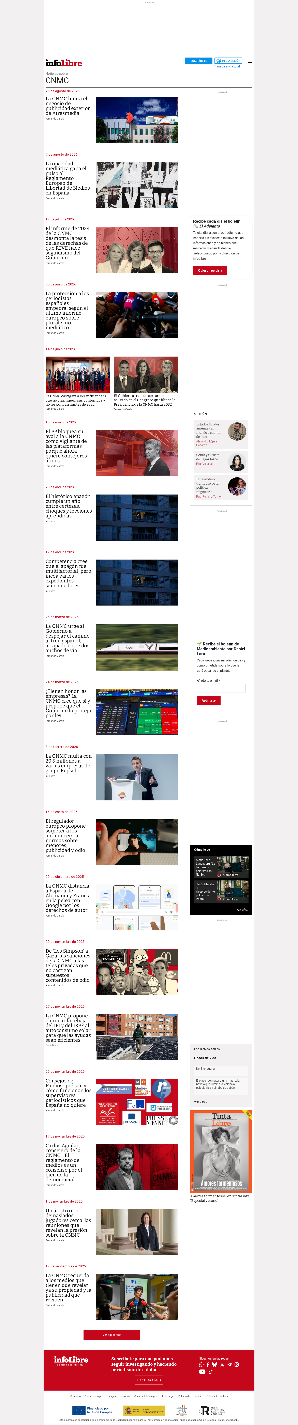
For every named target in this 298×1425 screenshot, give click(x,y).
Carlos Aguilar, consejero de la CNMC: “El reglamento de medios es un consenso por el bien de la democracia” (64, 1163)
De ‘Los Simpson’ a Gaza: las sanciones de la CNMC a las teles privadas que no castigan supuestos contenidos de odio (68, 965)
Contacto (75, 1396)
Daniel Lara (52, 1045)
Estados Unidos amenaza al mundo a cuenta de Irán (208, 430)
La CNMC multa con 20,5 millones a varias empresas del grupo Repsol (69, 763)
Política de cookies (217, 1396)
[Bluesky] (214, 1365)
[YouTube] (202, 1372)
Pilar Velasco (204, 463)
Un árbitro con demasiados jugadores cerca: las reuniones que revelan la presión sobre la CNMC (68, 1223)
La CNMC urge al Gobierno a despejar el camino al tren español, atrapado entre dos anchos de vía (68, 638)
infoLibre (50, 521)
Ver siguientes (111, 1335)
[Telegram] (229, 1365)
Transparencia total (227, 66)
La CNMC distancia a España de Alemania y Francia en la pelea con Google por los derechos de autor (68, 898)
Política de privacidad (190, 1396)
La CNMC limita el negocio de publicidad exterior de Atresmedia (68, 106)
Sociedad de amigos (146, 1396)
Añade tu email (208, 681)
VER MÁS (241, 909)
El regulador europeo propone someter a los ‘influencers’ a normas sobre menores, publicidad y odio (66, 835)
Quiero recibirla (210, 270)
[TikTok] (210, 1372)
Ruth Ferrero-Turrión (209, 496)
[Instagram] (237, 1365)
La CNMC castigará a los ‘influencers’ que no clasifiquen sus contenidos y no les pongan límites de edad (76, 400)
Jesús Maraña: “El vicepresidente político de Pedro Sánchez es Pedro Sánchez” (205, 892)
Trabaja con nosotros (118, 1396)
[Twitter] (222, 1365)
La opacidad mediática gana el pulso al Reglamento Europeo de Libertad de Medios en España (68, 178)
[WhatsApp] (201, 1365)
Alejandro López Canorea (206, 443)
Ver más (199, 1102)
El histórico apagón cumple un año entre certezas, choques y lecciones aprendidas (69, 506)
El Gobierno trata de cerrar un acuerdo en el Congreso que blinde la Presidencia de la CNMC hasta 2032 (144, 400)
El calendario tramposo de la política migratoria (207, 485)
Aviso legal (168, 1396)
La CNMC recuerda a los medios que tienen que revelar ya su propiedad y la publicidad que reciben (68, 1288)
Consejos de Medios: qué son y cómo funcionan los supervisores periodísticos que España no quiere (68, 1093)
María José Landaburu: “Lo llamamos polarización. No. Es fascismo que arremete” (205, 867)
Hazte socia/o (149, 1380)
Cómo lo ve (202, 849)
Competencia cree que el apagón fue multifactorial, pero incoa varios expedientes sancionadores (68, 574)
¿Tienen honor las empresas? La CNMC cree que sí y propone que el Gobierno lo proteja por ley (68, 703)
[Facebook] (207, 1365)
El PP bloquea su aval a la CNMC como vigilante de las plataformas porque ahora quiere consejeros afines (66, 446)
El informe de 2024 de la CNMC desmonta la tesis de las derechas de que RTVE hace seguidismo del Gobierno (68, 243)
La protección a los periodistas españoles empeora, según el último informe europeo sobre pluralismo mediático (67, 310)
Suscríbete (199, 60)
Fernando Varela (55, 118)
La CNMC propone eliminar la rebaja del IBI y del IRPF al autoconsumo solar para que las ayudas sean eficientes (68, 1028)
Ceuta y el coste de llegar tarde (208, 457)
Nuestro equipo (93, 1396)
